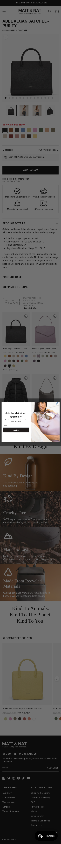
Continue (16, 430)
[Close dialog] (57, 403)
